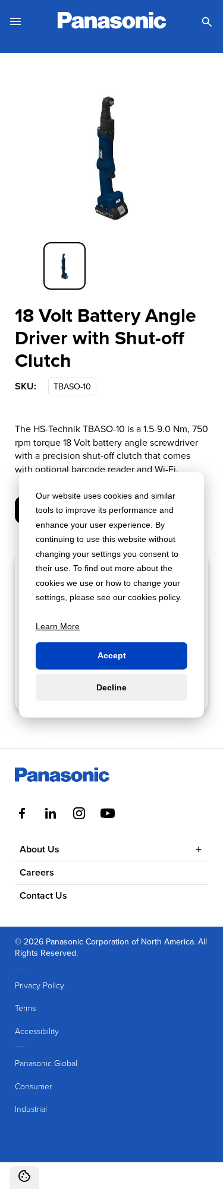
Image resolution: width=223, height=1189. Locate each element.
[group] (64, 266)
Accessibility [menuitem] (37, 1030)
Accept (112, 655)
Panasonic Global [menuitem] (46, 1062)
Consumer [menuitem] (33, 1086)
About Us (39, 849)
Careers (37, 872)
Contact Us (43, 895)
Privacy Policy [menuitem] (39, 985)
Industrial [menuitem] (31, 1108)
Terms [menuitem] (25, 1007)
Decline (111, 687)
